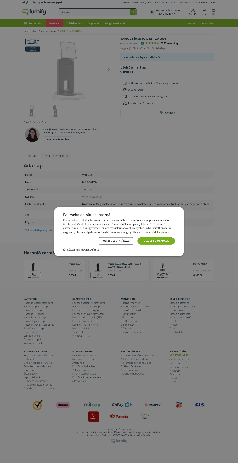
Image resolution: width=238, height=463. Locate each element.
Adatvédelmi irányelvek (159, 232)
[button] (81, 249)
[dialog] (119, 231)
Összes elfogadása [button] (156, 240)
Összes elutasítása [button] (116, 240)
